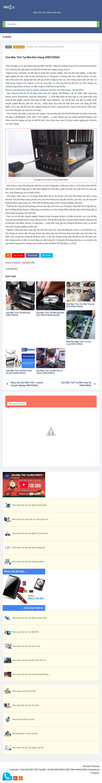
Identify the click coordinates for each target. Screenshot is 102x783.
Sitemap (95, 766)
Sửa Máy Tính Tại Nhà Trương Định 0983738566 (80, 305)
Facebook (33, 255)
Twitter (47, 255)
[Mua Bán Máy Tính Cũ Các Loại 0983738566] (80, 324)
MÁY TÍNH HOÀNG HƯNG (76, 770)
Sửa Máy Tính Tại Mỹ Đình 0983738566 (18, 314)
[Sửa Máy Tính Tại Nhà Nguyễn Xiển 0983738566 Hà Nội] (50, 295)
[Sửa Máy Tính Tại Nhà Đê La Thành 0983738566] (50, 358)
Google (19, 255)
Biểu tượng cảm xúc (17, 404)
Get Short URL (28, 263)
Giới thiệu (87, 766)
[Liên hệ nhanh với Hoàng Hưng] (6, 776)
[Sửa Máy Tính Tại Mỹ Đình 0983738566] (20, 295)
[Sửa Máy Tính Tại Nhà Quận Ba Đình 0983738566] (20, 358)
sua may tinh (19, 47)
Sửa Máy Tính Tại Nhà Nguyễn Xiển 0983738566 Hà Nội (50, 314)
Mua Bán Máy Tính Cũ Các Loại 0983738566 (78, 342)
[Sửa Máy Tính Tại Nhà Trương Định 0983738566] (80, 291)
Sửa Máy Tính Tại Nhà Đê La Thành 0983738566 (49, 371)
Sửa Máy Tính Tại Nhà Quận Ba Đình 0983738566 (19, 371)
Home (8, 47)
